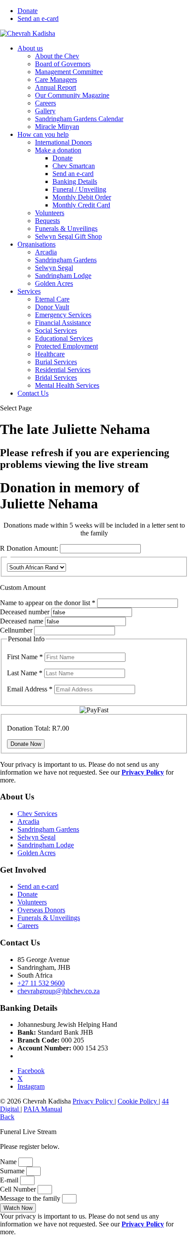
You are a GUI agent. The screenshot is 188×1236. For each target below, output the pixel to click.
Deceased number (24, 612)
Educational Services (64, 338)
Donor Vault (52, 307)
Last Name (24, 673)
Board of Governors (63, 64)
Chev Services (37, 813)
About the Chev (57, 56)
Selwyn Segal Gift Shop (68, 236)
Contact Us (33, 393)
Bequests (47, 220)
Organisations (36, 244)
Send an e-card (38, 18)
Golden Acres (54, 283)
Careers (45, 103)
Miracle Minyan (57, 126)
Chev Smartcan (73, 165)
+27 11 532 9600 (41, 983)
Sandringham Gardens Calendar (79, 118)
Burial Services (56, 362)
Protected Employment (66, 346)
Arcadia (46, 252)
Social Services (56, 330)
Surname (13, 1171)
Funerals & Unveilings (66, 228)
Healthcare (50, 354)
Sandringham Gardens (66, 260)
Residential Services (63, 369)
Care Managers (56, 79)
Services (29, 291)
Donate (27, 10)
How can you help (43, 134)
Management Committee (69, 71)
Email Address (29, 689)
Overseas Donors (41, 910)
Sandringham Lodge (63, 275)
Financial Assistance (63, 322)
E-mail (10, 1180)
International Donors (63, 142)
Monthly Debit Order (81, 197)
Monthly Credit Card (81, 205)
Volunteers (49, 213)
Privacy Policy (94, 1101)
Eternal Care (52, 299)
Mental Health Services (67, 385)
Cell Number (19, 1189)
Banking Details (74, 181)
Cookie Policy (138, 1101)
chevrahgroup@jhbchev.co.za (58, 991)
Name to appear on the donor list (48, 602)
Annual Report (55, 87)
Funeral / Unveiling (79, 189)
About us (30, 48)
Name (9, 1161)
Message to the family (31, 1198)
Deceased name (21, 621)
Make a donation (58, 150)
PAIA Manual (43, 1109)
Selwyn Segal (54, 267)
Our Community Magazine (72, 95)
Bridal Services (56, 377)
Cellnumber (16, 630)
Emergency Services (63, 314)
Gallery (45, 111)
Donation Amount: (32, 548)
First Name (25, 656)
